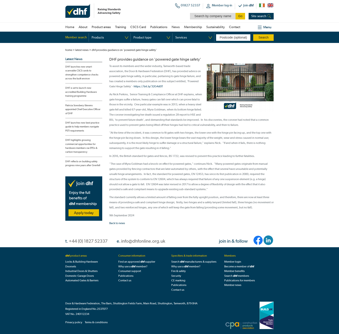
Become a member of (239, 266)
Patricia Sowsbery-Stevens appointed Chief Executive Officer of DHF (82, 109)
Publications (125, 275)
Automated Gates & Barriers (82, 280)
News (176, 27)
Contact (234, 27)
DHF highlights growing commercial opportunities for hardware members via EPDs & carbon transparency (81, 146)
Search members (236, 275)
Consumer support (129, 271)
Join (248, 5)
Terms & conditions (96, 322)
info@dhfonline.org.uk (143, 241)
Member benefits (234, 271)
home (68, 50)
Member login (232, 261)
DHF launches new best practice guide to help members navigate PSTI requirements (82, 126)
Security (176, 275)
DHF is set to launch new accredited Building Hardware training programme (81, 91)
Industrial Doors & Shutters (81, 271)
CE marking (178, 280)
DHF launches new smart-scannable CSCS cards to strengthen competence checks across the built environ (81, 72)
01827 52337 (190, 5)
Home (69, 27)
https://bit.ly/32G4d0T (148, 86)
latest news (82, 50)
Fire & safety (178, 271)
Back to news (117, 223)
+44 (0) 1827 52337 (88, 241)
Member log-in (222, 5)
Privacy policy (73, 322)
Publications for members (239, 280)
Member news (232, 285)
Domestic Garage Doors (79, 275)
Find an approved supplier (136, 261)
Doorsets (70, 266)
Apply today (84, 213)
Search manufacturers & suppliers (193, 261)
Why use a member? (132, 266)
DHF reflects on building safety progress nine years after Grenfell (82, 163)
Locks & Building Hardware (81, 261)
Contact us (124, 280)
